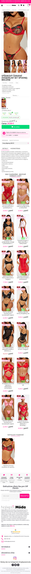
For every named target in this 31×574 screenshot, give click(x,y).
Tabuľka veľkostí (7, 110)
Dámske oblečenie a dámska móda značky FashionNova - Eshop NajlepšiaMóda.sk (17, 568)
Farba (6, 97)
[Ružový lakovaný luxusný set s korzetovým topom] (8, 407)
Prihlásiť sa (25, 496)
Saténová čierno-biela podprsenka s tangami (8, 278)
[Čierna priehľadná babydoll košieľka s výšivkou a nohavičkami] (8, 334)
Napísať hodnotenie (14, 140)
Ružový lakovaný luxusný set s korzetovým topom (8, 422)
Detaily (5, 148)
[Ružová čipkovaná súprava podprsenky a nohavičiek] (23, 191)
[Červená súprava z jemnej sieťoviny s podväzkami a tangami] (8, 191)
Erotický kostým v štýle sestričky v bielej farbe (23, 242)
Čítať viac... (15, 95)
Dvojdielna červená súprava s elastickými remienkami (8, 386)
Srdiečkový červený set (23, 384)
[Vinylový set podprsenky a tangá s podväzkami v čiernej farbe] (8, 227)
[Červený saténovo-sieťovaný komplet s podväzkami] (23, 262)
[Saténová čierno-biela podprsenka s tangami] (8, 262)
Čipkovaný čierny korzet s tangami (23, 348)
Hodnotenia (15, 148)
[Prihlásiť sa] (24, 5)
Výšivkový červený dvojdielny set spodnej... (8, 466)
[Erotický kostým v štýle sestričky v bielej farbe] (23, 227)
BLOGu (13, 526)
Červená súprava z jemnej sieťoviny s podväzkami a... (8, 206)
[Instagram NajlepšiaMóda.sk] (18, 565)
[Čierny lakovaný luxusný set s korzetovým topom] (8, 298)
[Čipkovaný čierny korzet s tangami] (23, 334)
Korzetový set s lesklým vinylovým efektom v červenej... (23, 423)
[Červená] (4, 103)
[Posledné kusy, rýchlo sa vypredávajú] (3, 114)
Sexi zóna (5, 82)
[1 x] (13, 379)
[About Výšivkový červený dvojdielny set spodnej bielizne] (8, 451)
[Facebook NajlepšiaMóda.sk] (13, 565)
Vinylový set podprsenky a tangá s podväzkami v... (8, 242)
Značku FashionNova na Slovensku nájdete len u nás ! (15, 1)
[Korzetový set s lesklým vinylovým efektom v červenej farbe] (23, 407)
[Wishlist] (22, 5)
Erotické (11, 82)
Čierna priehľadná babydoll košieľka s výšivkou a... (8, 349)
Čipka (17, 82)
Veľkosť (5, 108)
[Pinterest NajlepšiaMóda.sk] (15, 565)
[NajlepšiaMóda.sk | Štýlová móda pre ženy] (11, 5)
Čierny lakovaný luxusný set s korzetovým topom (8, 313)
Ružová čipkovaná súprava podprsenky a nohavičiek (23, 206)
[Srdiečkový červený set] (23, 370)
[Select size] (12, 201)
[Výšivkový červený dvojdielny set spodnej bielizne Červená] (7, 66)
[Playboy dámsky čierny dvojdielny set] (23, 298)
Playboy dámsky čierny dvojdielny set (23, 312)
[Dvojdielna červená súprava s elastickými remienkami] (8, 370)
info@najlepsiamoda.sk (9, 541)
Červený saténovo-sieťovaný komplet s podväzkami (23, 278)
